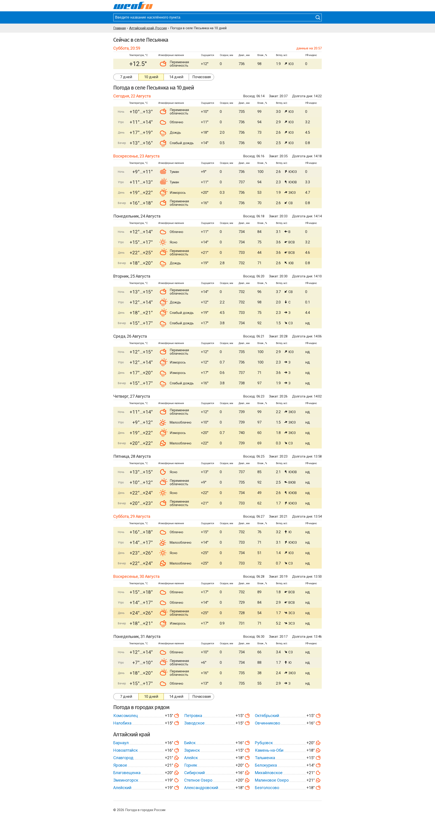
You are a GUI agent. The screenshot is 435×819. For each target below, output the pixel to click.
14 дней (176, 77)
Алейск (191, 757)
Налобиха (122, 723)
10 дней (151, 77)
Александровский (201, 787)
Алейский (122, 787)
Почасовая (201, 77)
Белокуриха (266, 765)
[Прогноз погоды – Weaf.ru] (133, 5)
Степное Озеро (198, 780)
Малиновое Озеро (272, 780)
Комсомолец (125, 715)
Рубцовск (264, 742)
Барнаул (121, 742)
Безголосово (267, 787)
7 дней (126, 77)
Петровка (193, 715)
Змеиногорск (125, 780)
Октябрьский (267, 715)
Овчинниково (267, 723)
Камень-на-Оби (269, 750)
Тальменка (265, 757)
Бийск (190, 742)
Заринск (192, 750)
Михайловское (269, 772)
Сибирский (194, 772)
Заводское (194, 723)
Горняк (190, 765)
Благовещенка (126, 772)
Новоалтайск (125, 750)
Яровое (120, 765)
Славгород (123, 757)
